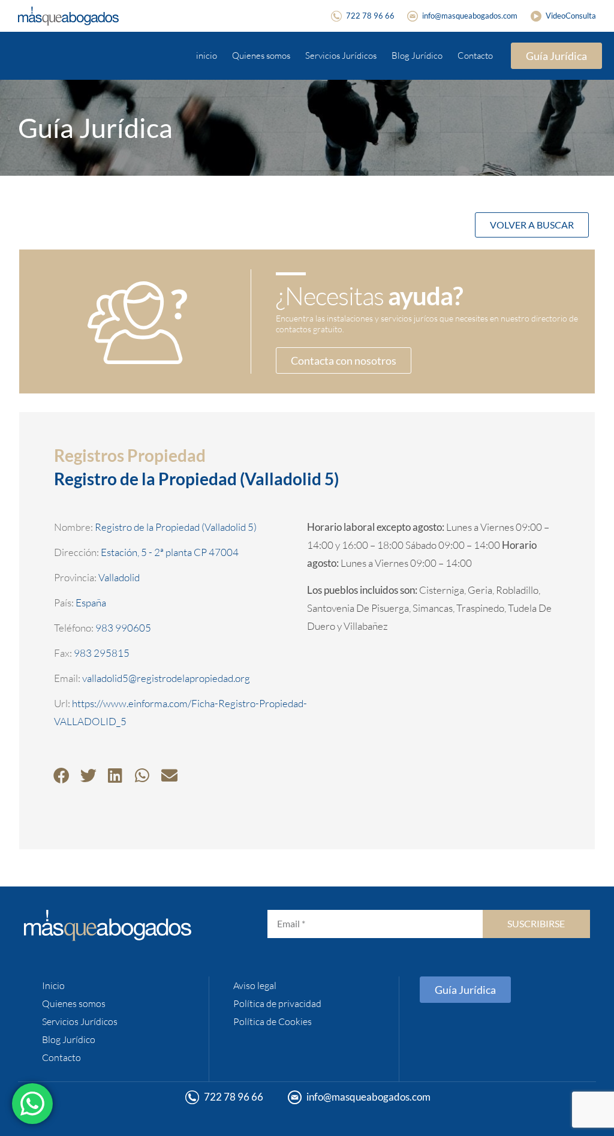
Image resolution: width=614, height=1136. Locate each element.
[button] (61, 775)
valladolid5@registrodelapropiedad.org (166, 678)
